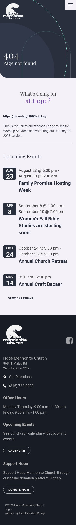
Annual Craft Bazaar (40, 284)
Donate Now (18, 489)
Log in (9, 509)
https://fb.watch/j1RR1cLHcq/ (24, 116)
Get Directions (20, 377)
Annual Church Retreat (43, 261)
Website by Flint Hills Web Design (25, 513)
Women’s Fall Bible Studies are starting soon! (40, 225)
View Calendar (20, 298)
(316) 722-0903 (21, 386)
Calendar (16, 450)
